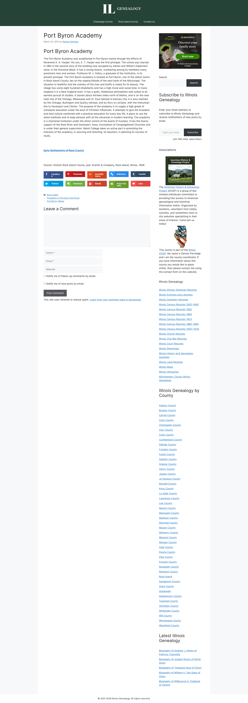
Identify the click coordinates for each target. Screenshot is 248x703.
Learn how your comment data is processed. (115, 299)
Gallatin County (168, 459)
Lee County (165, 503)
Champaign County (103, 21)
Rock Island (52, 195)
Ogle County (166, 547)
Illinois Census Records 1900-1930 (179, 329)
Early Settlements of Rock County (64, 150)
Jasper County (167, 474)
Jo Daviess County (169, 478)
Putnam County (168, 562)
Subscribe (192, 132)
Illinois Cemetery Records (173, 299)
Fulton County (167, 454)
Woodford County (169, 625)
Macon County (167, 508)
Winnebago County (170, 620)
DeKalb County (167, 444)
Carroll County (167, 415)
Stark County (166, 586)
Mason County (167, 527)
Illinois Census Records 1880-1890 (179, 324)
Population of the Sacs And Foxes (63, 198)
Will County (165, 615)
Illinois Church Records (172, 333)
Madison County (168, 518)
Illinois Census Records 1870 (175, 319)
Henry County (167, 469)
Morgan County (168, 542)
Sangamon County (169, 581)
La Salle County (168, 493)
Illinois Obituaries (169, 371)
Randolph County (169, 566)
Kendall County (167, 483)
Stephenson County (170, 596)
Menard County (168, 537)
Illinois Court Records (171, 343)
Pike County (166, 557)
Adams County (167, 405)
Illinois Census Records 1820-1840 (179, 304)
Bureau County (167, 410)
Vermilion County (169, 606)
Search (163, 77)
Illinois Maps (166, 367)
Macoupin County (169, 513)
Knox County (166, 488)
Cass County (166, 420)
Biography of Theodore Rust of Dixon (180, 667)
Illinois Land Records (171, 362)
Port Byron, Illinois (55, 201)
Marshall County (168, 522)
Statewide (165, 591)
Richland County (168, 571)
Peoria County (167, 552)
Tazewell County (168, 601)
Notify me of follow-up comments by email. (71, 276)
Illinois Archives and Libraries (176, 294)
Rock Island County (128, 21)
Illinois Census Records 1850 (175, 309)
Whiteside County (169, 610)
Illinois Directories (169, 348)
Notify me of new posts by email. (65, 283)
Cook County (166, 434)
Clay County (166, 430)
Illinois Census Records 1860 (175, 314)
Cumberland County (170, 439)
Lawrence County (169, 498)
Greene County (167, 464)
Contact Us (149, 21)
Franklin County (168, 449)
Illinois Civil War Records (173, 338)
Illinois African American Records (178, 289)
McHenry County (168, 532)
